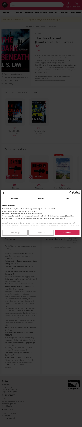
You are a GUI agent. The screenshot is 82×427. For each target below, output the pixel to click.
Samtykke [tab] (14, 198)
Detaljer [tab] (41, 198)
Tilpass (39, 233)
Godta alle (67, 233)
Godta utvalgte (15, 233)
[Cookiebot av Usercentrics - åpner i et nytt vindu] (71, 192)
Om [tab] (67, 198)
